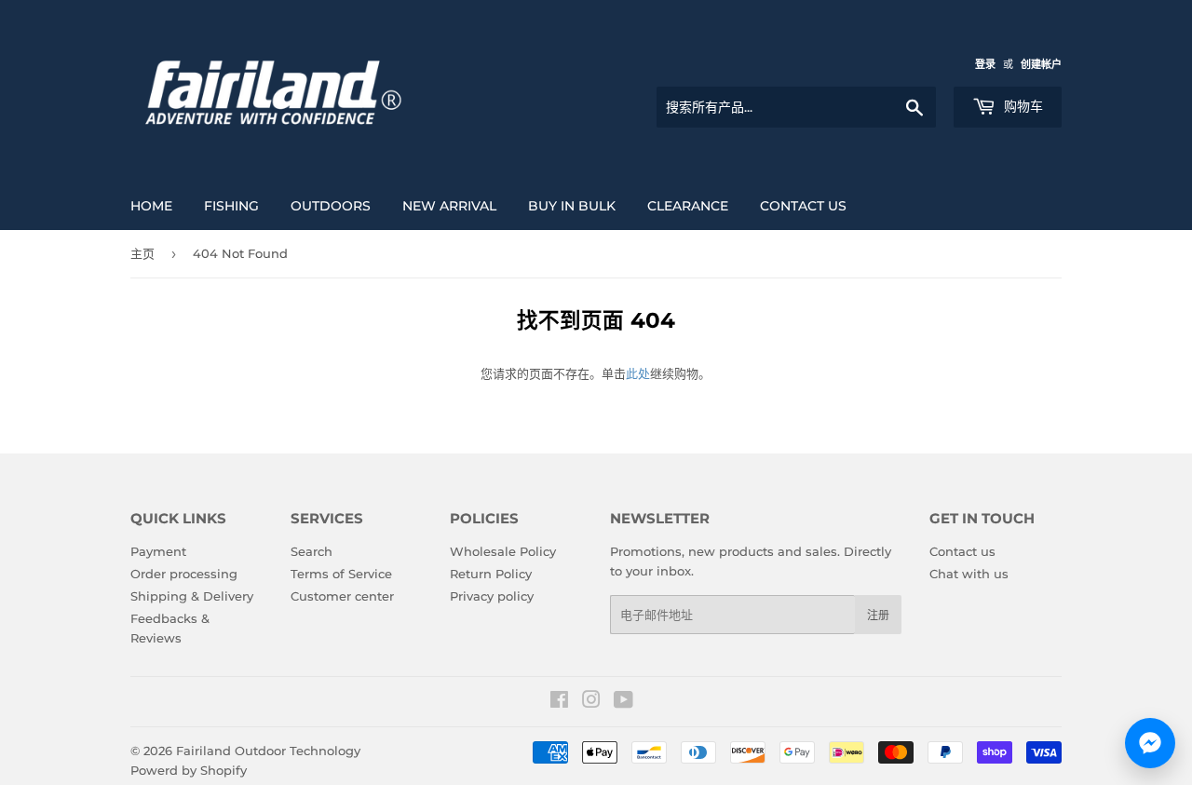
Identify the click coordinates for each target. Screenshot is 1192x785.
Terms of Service (341, 573)
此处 (638, 373)
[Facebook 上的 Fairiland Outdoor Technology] (559, 702)
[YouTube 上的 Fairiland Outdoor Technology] (623, 702)
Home (151, 205)
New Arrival (449, 205)
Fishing (231, 205)
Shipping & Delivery (191, 596)
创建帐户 (1041, 64)
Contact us (803, 205)
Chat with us (969, 573)
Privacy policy (492, 596)
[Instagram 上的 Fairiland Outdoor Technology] (591, 702)
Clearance (687, 205)
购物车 (1021, 106)
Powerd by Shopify (188, 770)
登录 (985, 64)
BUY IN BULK (572, 205)
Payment (158, 551)
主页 (142, 253)
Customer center (342, 596)
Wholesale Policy (503, 551)
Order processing (183, 573)
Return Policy (491, 573)
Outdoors (331, 205)
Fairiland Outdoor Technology (268, 750)
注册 (878, 615)
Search (311, 551)
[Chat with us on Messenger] (1150, 743)
